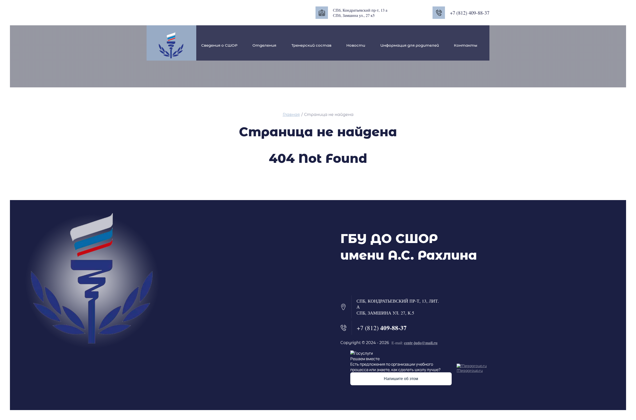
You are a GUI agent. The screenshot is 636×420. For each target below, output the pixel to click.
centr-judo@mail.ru (420, 343)
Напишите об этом (401, 379)
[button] (352, 278)
